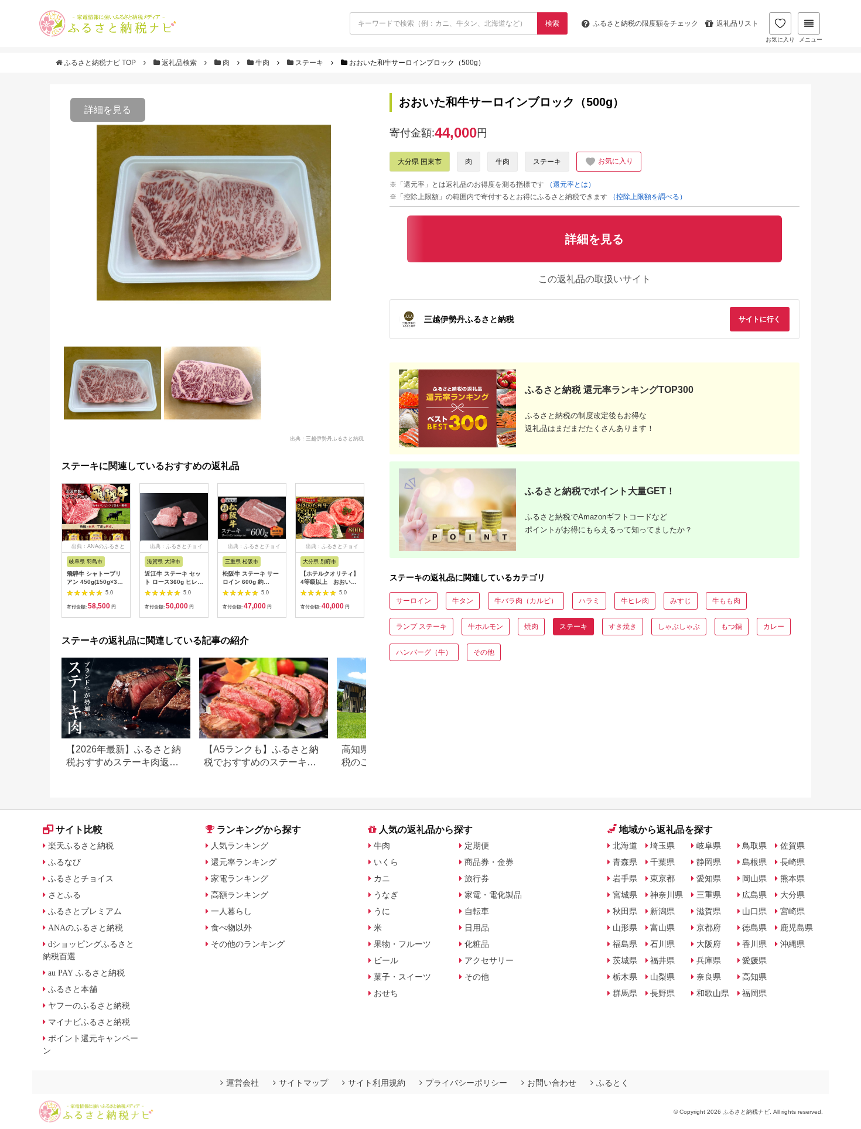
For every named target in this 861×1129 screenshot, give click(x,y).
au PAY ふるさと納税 (86, 973)
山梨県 (662, 977)
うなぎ (386, 895)
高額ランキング (239, 895)
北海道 (625, 845)
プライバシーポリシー (466, 1082)
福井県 (662, 960)
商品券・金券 (489, 862)
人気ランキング (239, 845)
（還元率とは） (570, 184)
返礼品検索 (179, 63)
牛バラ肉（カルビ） (526, 601)
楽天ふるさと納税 (81, 845)
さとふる (64, 895)
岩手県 (625, 878)
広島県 (754, 895)
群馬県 (625, 993)
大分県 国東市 (420, 162)
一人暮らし (231, 911)
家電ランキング (239, 878)
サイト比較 (79, 829)
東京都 (662, 878)
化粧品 (476, 944)
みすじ (680, 601)
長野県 (662, 993)
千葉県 (662, 862)
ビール (386, 960)
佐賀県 (792, 845)
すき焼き (623, 626)
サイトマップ (303, 1082)
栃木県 (625, 977)
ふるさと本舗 (72, 989)
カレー (773, 626)
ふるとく (612, 1082)
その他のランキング (248, 944)
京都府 (708, 927)
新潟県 (662, 911)
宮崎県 (792, 911)
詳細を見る (107, 110)
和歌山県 (712, 993)
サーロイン (413, 601)
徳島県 (754, 927)
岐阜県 (708, 845)
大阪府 (708, 944)
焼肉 (531, 626)
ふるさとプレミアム (85, 911)
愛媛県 (754, 960)
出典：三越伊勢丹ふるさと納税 (327, 438)
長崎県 (792, 862)
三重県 (708, 895)
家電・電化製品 (493, 895)
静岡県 (708, 862)
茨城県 (625, 960)
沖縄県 (792, 944)
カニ (382, 878)
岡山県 (754, 878)
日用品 (476, 927)
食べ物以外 (231, 927)
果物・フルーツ (402, 944)
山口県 (754, 911)
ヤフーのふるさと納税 (89, 1005)
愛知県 (708, 878)
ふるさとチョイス (81, 878)
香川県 (754, 944)
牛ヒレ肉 (635, 601)
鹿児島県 (796, 927)
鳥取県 (754, 845)
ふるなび (64, 862)
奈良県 (708, 977)
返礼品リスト (737, 23)
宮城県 (625, 895)
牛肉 (262, 63)
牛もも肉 (726, 601)
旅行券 (476, 878)
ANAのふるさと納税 (85, 927)
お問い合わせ (551, 1082)
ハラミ (589, 601)
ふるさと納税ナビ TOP (100, 63)
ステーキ (309, 63)
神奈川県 (666, 895)
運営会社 (242, 1082)
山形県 (625, 927)
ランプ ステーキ (421, 626)
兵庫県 (708, 960)
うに (382, 911)
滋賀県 (708, 911)
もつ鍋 (731, 626)
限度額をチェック (645, 23)
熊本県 (792, 878)
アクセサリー (489, 960)
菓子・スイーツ (402, 977)
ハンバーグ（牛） (424, 652)
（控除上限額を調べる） (647, 197)
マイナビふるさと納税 (89, 1022)
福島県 (625, 944)
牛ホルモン (485, 626)
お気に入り (780, 39)
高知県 (754, 977)
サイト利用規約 (376, 1082)
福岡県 (754, 993)
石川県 (662, 944)
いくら (386, 862)
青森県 (625, 862)
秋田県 (625, 911)
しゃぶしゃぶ (679, 626)
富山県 (662, 927)
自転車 (476, 911)
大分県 (792, 895)
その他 (483, 652)
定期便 (476, 845)
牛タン (462, 601)
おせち (386, 993)
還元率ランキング (243, 862)
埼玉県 (662, 845)
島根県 (754, 862)
